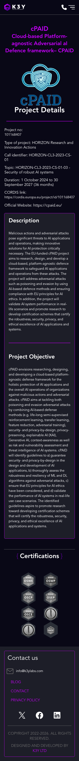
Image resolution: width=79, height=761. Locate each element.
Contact (20, 691)
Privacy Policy (25, 700)
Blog (16, 682)
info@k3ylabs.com (29, 671)
